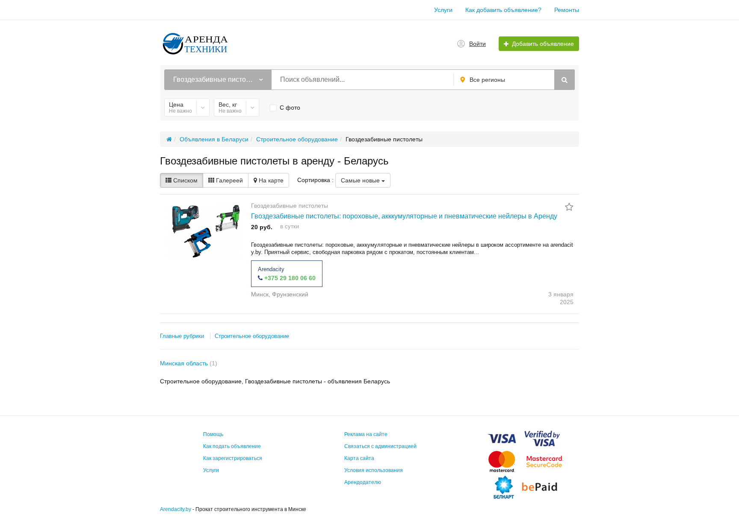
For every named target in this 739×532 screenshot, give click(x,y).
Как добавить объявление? (503, 9)
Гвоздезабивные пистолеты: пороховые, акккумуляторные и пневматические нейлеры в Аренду (404, 216)
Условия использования (373, 470)
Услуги (443, 9)
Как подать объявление (232, 446)
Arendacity (271, 269)
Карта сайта (359, 458)
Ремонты (566, 9)
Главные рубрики (182, 336)
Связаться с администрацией (380, 446)
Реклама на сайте (365, 434)
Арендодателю (362, 482)
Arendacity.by (175, 509)
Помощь (213, 434)
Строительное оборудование (252, 336)
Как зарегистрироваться (232, 458)
